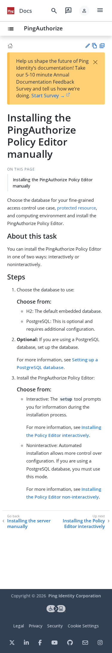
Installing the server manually (28, 523)
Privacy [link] (35, 626)
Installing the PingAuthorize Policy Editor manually (53, 183)
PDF (102, 46)
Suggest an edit (87, 46)
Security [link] (55, 626)
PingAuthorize (43, 28)
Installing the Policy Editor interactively (84, 523)
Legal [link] (18, 626)
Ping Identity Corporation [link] (74, 596)
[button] (84, 10)
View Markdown (94, 46)
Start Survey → (48, 95)
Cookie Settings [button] (83, 626)
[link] (10, 10)
